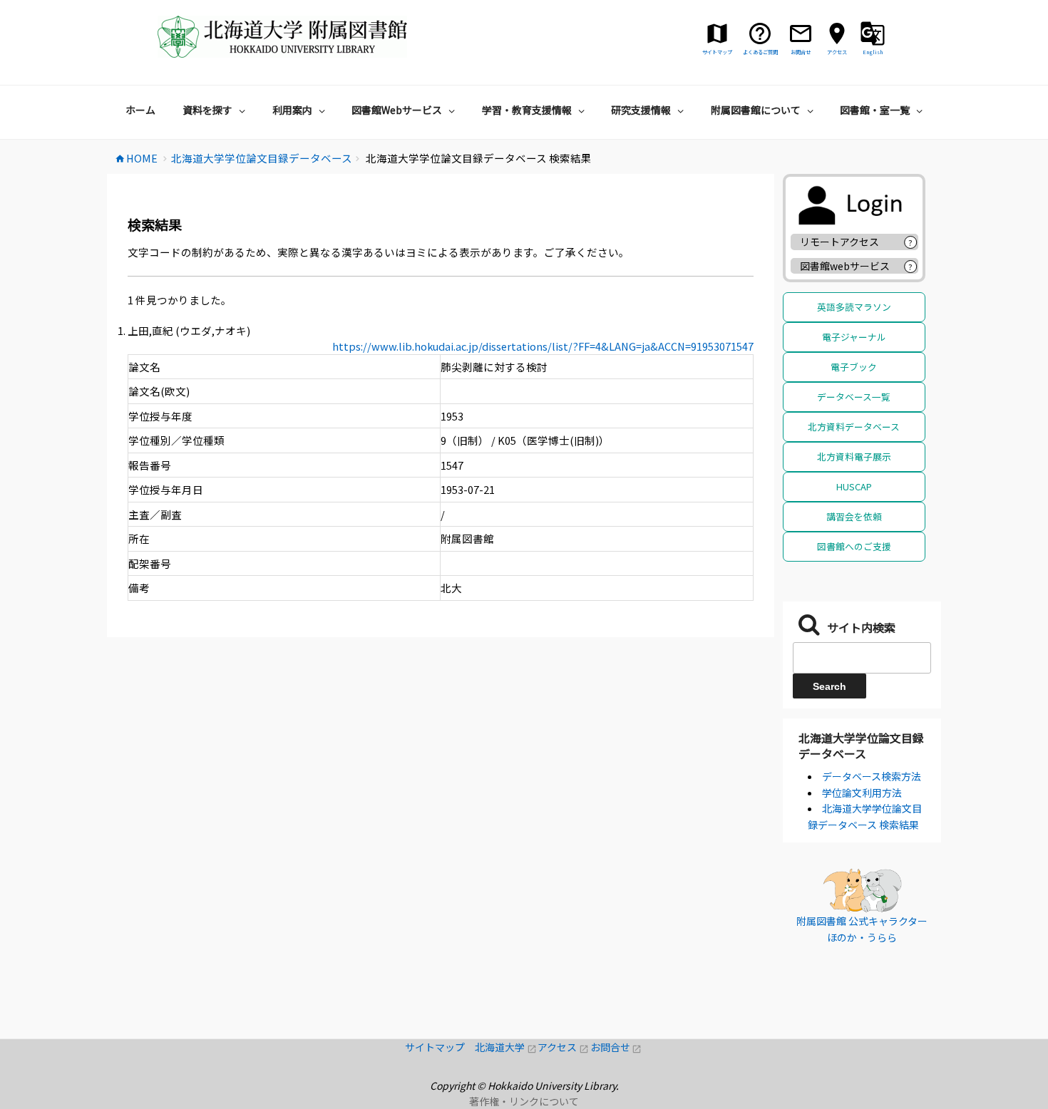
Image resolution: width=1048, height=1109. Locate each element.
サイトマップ (440, 1047)
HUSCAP (854, 486)
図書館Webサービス (396, 110)
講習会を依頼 (854, 516)
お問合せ (616, 1047)
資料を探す (207, 110)
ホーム (140, 110)
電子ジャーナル (854, 337)
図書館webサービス (845, 266)
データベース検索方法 (871, 776)
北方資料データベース (854, 426)
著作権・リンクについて (524, 1101)
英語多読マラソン (854, 307)
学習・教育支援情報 (527, 110)
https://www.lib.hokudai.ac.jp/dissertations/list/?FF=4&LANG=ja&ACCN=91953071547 (543, 346)
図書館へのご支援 (854, 546)
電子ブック (854, 366)
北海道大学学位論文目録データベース (861, 745)
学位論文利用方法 (862, 792)
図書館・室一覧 (875, 110)
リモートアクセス (839, 241)
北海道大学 (506, 1047)
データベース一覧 (853, 396)
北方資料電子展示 (854, 456)
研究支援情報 (641, 110)
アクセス (564, 1047)
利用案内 (292, 110)
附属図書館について (756, 110)
